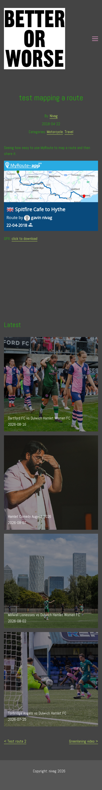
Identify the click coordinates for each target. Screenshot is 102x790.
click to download (24, 238)
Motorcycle (55, 131)
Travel (69, 131)
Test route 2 (16, 741)
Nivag (54, 115)
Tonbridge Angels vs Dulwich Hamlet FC (33, 635)
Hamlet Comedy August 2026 (25, 438)
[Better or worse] (47, 38)
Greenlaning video (82, 741)
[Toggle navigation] (95, 39)
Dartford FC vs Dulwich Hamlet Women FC (35, 339)
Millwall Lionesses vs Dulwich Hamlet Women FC (40, 536)
